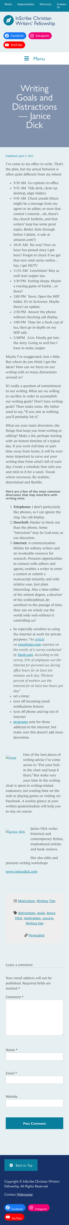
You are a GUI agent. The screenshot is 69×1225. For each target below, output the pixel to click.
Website (12, 1096)
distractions (26, 913)
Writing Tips (46, 901)
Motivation (26, 901)
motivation (32, 918)
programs (20, 722)
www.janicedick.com (21, 871)
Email (11, 1073)
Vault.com (25, 655)
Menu (38, 58)
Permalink (37, 935)
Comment (14, 997)
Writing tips (35, 923)
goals (41, 913)
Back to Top (23, 1165)
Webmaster (25, 1194)
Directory (45, 4)
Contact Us (61, 6)
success (47, 918)
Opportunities (25, 4)
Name (11, 1050)
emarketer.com (29, 644)
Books (8, 4)
